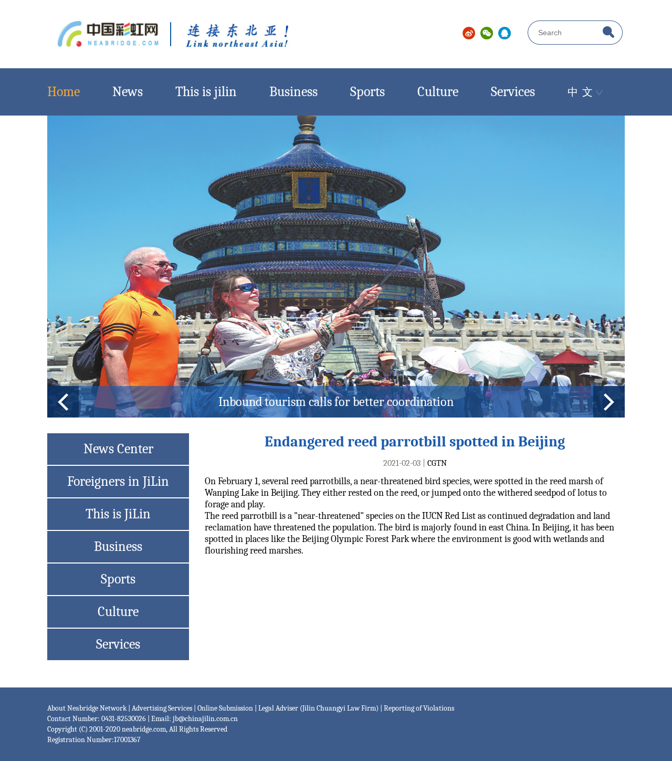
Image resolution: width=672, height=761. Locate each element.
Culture (437, 92)
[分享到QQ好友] (504, 33)
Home (63, 92)
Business (293, 92)
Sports (367, 92)
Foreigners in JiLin (118, 481)
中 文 (580, 92)
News (127, 92)
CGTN (437, 463)
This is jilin (206, 92)
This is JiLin (118, 514)
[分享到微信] (486, 33)
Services (513, 92)
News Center (118, 449)
